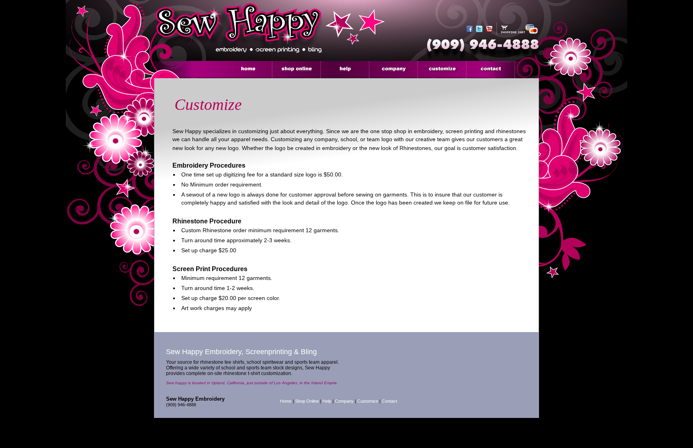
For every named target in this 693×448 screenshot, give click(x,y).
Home (286, 401)
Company (344, 401)
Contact (389, 401)
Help (326, 401)
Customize (367, 401)
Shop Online (307, 401)
